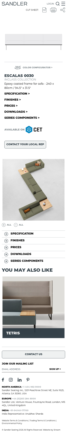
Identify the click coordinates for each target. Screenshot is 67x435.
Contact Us (33, 354)
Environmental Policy (12, 423)
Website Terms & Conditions (15, 420)
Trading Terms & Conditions (42, 420)
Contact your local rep (25, 144)
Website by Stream (51, 430)
